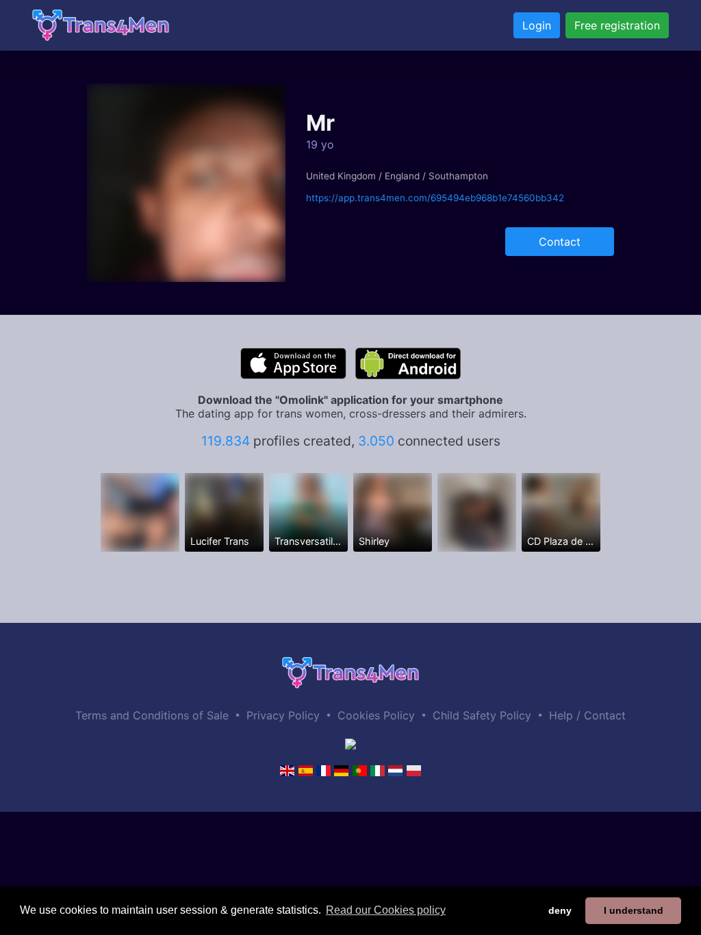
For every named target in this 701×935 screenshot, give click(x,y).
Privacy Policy (283, 715)
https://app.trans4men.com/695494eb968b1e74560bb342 (435, 197)
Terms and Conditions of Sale (152, 715)
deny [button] (560, 910)
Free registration (617, 25)
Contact (560, 241)
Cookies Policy (376, 715)
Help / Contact (587, 715)
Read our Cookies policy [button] (386, 910)
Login (536, 25)
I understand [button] (633, 910)
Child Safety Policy (482, 715)
